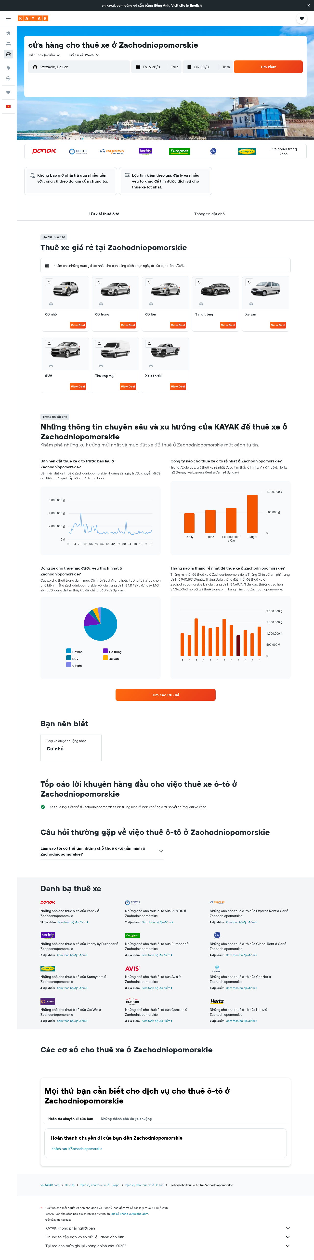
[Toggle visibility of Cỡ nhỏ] (74, 651)
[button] (308, 5)
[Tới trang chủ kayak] (33, 18)
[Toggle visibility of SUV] (72, 658)
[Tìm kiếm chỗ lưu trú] (8, 44)
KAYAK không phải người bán (70, 1228)
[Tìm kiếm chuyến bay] (8, 33)
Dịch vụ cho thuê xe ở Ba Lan (144, 1185)
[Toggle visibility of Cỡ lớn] (74, 665)
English (196, 5)
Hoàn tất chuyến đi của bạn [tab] (70, 1119)
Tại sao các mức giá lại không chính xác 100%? (85, 1245)
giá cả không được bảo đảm (129, 1214)
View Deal (78, 325)
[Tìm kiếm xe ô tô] (8, 54)
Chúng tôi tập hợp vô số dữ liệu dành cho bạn (84, 1236)
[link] (166, 695)
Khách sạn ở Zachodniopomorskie (77, 1148)
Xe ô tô (70, 1185)
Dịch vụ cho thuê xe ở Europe (99, 1185)
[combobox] (44, 55)
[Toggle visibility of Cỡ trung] (112, 651)
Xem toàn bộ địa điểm (72, 922)
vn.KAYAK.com (49, 1185)
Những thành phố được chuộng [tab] (126, 1119)
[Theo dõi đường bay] (8, 78)
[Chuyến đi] (8, 92)
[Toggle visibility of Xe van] (111, 658)
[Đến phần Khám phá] (8, 68)
